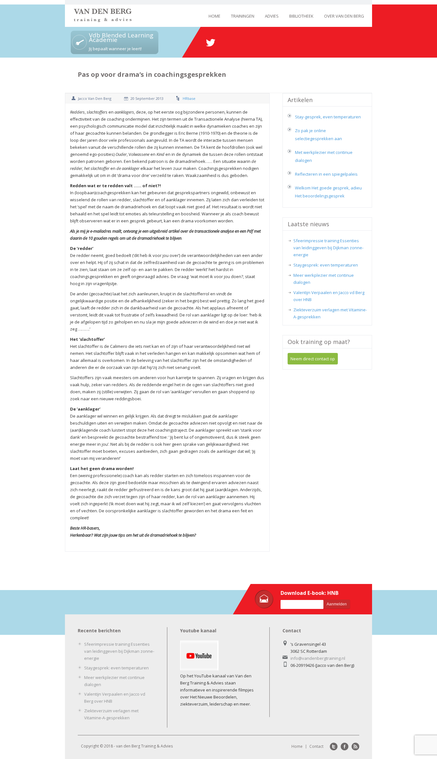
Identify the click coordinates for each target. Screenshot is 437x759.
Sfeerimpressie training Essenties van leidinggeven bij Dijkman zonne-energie (328, 248)
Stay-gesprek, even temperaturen (328, 117)
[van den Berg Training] (102, 20)
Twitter (334, 746)
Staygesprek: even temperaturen (325, 265)
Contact (316, 746)
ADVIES (272, 16)
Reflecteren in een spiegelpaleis (326, 174)
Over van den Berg (344, 16)
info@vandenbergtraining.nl (317, 658)
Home (214, 16)
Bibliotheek (301, 16)
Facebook (344, 746)
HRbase (189, 98)
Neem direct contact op (312, 359)
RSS (355, 746)
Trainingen (242, 16)
